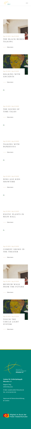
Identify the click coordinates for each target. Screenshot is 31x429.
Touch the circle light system (11, 321)
